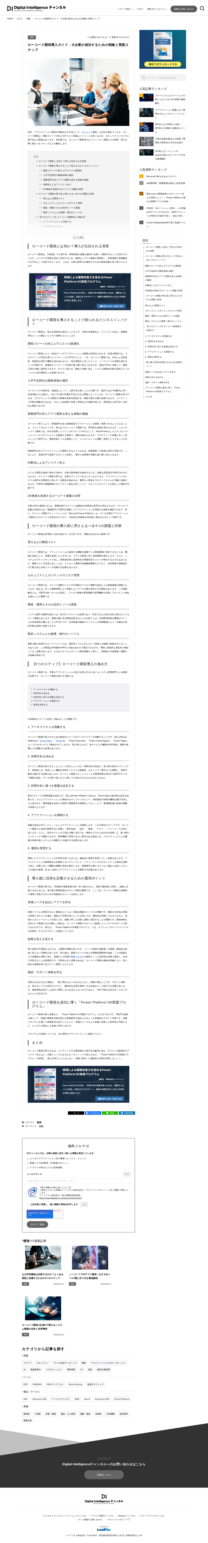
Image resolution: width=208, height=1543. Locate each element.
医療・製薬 (51, 1414)
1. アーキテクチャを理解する (57, 221)
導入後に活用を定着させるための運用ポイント (164, 364)
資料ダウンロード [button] (156, 9)
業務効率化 (36, 1369)
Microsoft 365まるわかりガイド (161, 176)
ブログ (140, 9)
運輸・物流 (85, 1414)
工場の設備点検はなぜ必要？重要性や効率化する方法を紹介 (170, 140)
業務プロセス (77, 956)
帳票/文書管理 (103, 1369)
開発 (32, 37)
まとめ (149, 397)
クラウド (27, 1363)
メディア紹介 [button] (124, 9)
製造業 (26, 1414)
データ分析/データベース (65, 1363)
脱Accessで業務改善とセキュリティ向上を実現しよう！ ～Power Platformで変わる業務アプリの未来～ (166, 198)
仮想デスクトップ (95, 1384)
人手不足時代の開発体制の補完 (58, 175)
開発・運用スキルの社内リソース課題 (61, 208)
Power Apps (46, 741)
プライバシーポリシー (117, 1520)
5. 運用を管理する (153, 357)
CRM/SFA (37, 1384)
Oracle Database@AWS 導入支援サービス (166, 224)
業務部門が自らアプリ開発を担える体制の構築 (66, 180)
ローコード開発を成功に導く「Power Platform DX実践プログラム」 (163, 389)
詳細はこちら (104, 1475)
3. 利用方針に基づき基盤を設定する (161, 346)
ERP (25, 1384)
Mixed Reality (75, 1384)
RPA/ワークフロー (55, 1384)
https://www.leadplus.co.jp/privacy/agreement (60, 1198)
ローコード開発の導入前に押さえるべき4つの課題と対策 (66, 194)
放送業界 (124, 1414)
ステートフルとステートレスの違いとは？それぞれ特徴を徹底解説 (170, 99)
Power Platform (121, 1399)
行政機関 (111, 1414)
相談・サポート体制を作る (157, 382)
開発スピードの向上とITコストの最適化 (62, 170)
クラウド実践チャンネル (102, 1516)
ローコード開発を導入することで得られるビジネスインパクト (69, 166)
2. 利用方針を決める (53, 226)
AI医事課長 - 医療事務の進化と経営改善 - (165, 185)
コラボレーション (54, 1369)
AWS (77, 1399)
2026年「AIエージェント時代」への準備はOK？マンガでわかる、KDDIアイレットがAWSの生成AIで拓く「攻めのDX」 (166, 212)
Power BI (60, 741)
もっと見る (78, 237)
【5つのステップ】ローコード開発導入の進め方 (62, 217)
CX (81, 1369)
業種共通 (27, 1420)
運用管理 (71, 1369)
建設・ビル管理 (68, 1414)
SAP (25, 1399)
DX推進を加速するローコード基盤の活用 (63, 189)
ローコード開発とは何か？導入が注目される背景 (62, 161)
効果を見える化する (154, 377)
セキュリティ (43, 1363)
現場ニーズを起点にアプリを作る (160, 372)
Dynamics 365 (102, 1399)
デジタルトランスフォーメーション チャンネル (64, 1516)
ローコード (87, 132)
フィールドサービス (60, 1399)
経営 (90, 1369)
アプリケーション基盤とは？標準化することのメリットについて (170, 114)
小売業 (38, 1414)
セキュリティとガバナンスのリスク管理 (62, 203)
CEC (41, 1126)
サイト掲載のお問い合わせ (90, 1520)
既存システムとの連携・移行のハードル (62, 212)
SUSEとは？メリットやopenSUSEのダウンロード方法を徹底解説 (170, 155)
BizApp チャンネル (127, 1516)
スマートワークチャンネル (152, 1516)
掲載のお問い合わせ (184, 9)
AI (24, 1369)
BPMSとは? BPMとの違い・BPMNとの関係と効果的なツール (170, 128)
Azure (87, 1399)
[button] (202, 9)
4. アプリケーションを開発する (159, 352)
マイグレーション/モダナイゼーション (108, 1363)
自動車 (98, 1414)
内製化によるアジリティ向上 (57, 184)
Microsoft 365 (39, 1399)
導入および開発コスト (54, 198)
